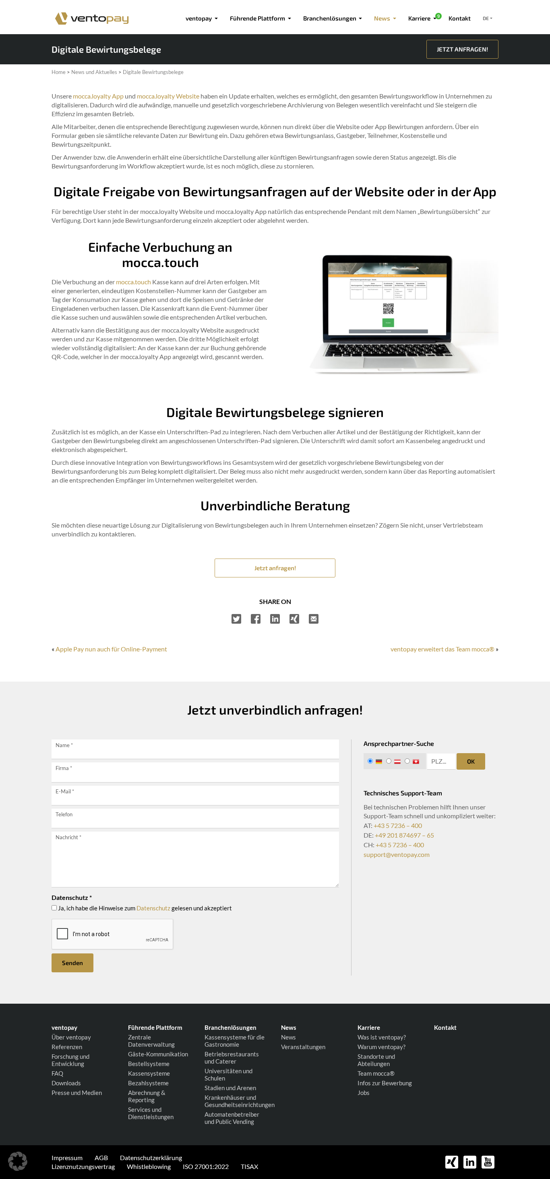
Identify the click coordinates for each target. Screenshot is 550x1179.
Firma (64, 768)
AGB (101, 1157)
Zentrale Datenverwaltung (151, 1040)
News (288, 1037)
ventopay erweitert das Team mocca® (442, 649)
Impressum (67, 1157)
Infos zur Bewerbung (385, 1083)
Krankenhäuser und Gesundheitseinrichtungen (237, 1101)
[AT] (394, 761)
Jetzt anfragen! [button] (275, 567)
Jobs (364, 1092)
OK (471, 761)
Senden (72, 962)
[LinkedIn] (275, 619)
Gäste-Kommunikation (158, 1054)
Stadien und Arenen (230, 1087)
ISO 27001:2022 (206, 1166)
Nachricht (68, 837)
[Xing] (294, 619)
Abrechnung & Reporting (146, 1096)
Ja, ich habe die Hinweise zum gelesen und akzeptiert (144, 908)
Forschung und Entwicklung (70, 1060)
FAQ (57, 1073)
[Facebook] (255, 619)
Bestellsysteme (149, 1063)
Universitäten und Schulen (228, 1074)
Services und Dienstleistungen (151, 1113)
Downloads (66, 1083)
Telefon (64, 814)
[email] (313, 619)
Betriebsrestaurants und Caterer (232, 1057)
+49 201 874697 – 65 (404, 835)
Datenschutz (153, 908)
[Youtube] (488, 1161)
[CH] (413, 761)
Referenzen (67, 1046)
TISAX (249, 1166)
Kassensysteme (149, 1073)
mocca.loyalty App (98, 96)
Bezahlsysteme (148, 1083)
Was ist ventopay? (382, 1037)
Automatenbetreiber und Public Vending (232, 1118)
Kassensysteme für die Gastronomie (235, 1040)
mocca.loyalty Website (168, 96)
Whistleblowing (149, 1166)
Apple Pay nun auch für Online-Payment (111, 649)
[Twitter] (236, 619)
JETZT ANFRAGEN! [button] (462, 49)
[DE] (376, 761)
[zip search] (441, 762)
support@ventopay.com (397, 854)
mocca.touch (133, 282)
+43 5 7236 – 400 (398, 825)
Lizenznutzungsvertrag (83, 1166)
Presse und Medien (77, 1092)
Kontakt (460, 18)
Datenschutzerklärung (151, 1157)
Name (64, 745)
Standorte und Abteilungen (376, 1060)
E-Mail (65, 791)
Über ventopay (71, 1037)
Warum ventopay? (381, 1046)
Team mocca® (376, 1073)
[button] (17, 1161)
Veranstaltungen (303, 1046)
